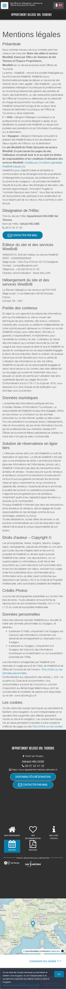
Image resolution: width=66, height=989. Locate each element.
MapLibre (56, 951)
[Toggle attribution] (62, 951)
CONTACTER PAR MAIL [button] (24, 235)
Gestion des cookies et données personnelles (21, 985)
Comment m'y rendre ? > (45, 961)
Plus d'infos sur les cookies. (48, 726)
